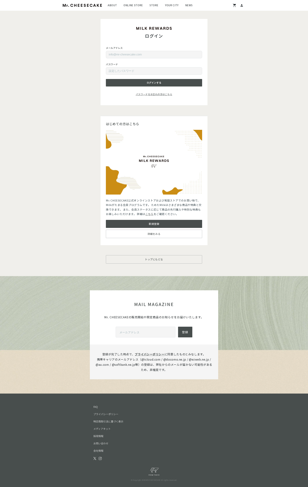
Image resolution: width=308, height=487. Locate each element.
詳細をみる (154, 234)
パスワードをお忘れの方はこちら (154, 94)
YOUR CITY (172, 5)
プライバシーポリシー (149, 354)
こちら (149, 214)
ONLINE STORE (133, 5)
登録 (185, 332)
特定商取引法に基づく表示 (108, 421)
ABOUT (112, 5)
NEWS (189, 5)
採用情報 (98, 436)
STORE (154, 5)
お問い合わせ (100, 443)
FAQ (95, 407)
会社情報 (98, 450)
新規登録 (154, 224)
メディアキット (102, 428)
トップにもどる (154, 259)
